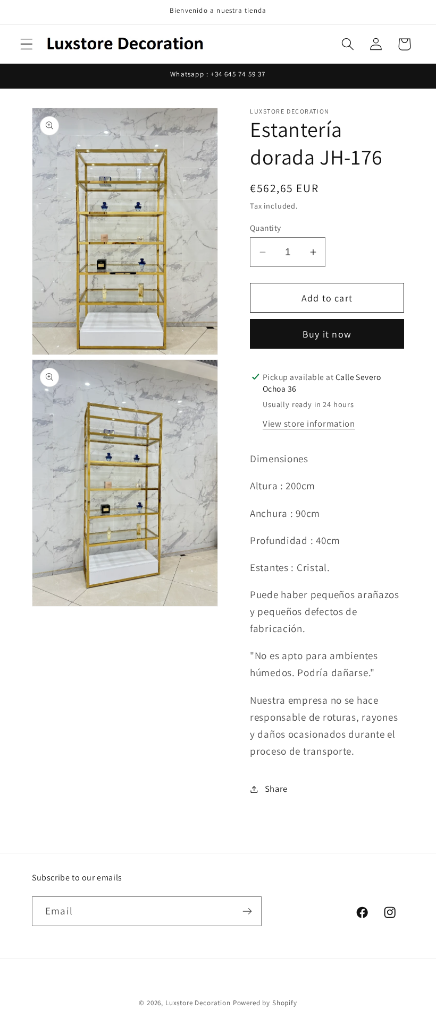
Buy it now (327, 334)
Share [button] (276, 788)
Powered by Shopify (265, 1002)
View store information (309, 423)
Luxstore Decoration (198, 1002)
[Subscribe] (247, 911)
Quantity (265, 227)
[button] (27, 44)
